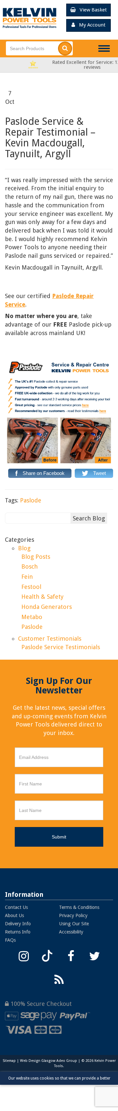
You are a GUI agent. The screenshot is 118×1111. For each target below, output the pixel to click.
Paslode (30, 500)
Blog (24, 548)
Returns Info (17, 931)
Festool (31, 586)
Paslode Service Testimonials (60, 647)
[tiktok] (47, 955)
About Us (14, 915)
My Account (90, 25)
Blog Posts (35, 556)
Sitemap (9, 1061)
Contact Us (16, 907)
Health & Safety (42, 596)
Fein (27, 576)
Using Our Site (74, 923)
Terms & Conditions (79, 907)
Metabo (31, 616)
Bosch (29, 566)
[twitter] (94, 955)
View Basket (91, 10)
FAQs (10, 940)
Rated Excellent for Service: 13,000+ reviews (69, 64)
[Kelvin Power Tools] (29, 18)
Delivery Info (18, 923)
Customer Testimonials (49, 638)
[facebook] (71, 955)
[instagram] (23, 955)
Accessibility (71, 931)
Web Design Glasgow (37, 1061)
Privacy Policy (73, 915)
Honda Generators (46, 606)
